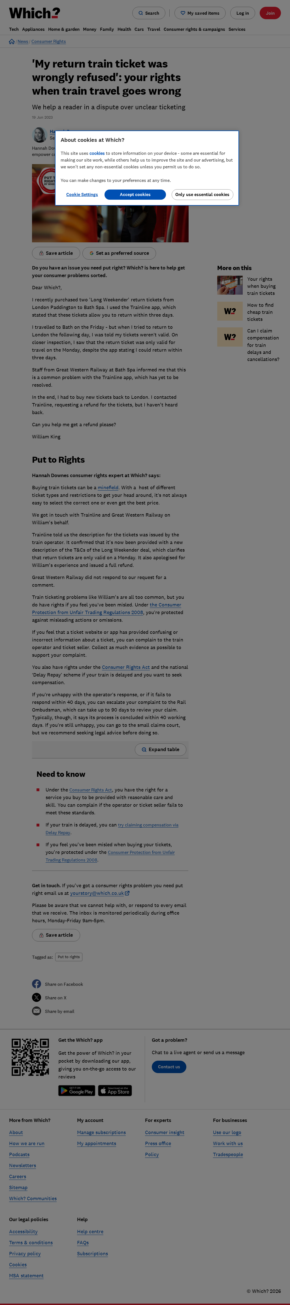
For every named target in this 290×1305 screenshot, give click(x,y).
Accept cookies (135, 194)
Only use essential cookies (202, 194)
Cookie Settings (82, 194)
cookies (97, 153)
